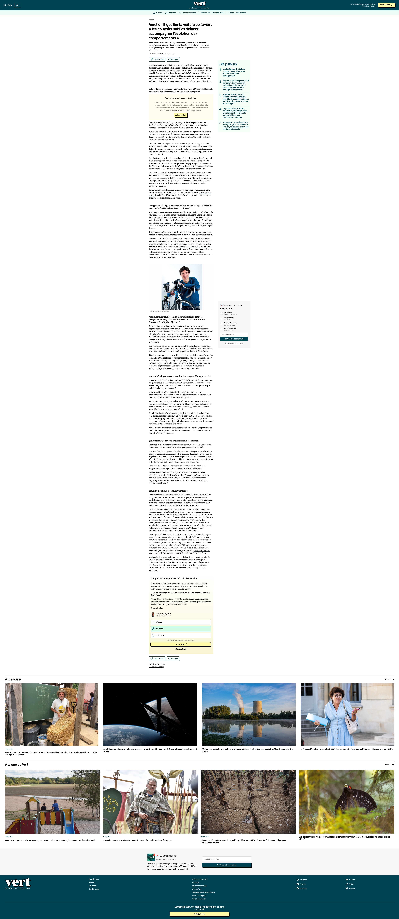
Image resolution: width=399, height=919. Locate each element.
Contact (195, 882)
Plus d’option (180, 649)
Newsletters (94, 879)
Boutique (92, 885)
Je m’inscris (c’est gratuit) (233, 339)
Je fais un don (384, 5)
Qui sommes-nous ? (199, 879)
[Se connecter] (17, 5)
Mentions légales (199, 895)
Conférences (94, 889)
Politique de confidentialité (234, 343)
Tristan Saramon (170, 54)
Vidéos (92, 882)
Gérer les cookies (199, 899)
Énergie (151, 20)
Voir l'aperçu (171, 859)
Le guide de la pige (199, 885)
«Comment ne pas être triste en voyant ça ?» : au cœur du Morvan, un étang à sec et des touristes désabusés (236, 125)
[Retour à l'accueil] (199, 4)
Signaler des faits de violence (203, 892)
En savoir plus (157, 608)
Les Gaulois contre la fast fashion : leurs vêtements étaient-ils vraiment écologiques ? (234, 72)
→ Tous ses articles (156, 666)
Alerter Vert (197, 889)
